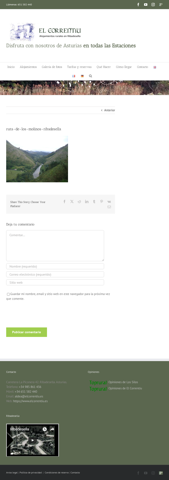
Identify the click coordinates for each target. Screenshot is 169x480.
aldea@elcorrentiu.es (29, 396)
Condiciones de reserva (57, 472)
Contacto (75, 472)
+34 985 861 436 (30, 387)
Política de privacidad (31, 472)
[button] (90, 75)
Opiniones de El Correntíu (125, 388)
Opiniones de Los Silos (123, 382)
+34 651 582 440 (26, 391)
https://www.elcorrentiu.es (30, 401)
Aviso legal (12, 472)
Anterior (109, 110)
